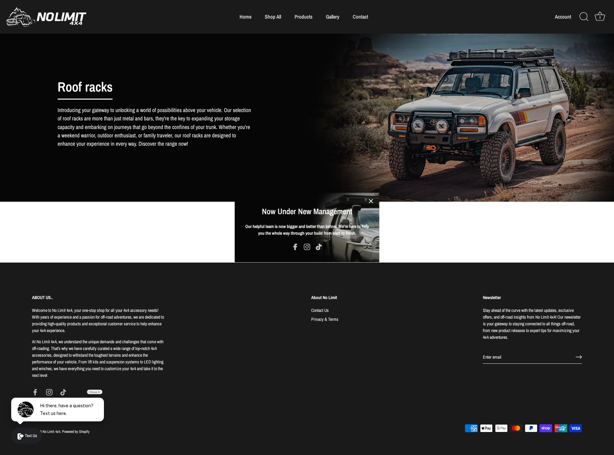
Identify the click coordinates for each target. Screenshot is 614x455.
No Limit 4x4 (51, 431)
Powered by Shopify (76, 431)
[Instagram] (307, 246)
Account (563, 16)
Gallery (332, 16)
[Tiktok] (319, 246)
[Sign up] (579, 357)
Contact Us (320, 310)
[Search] (584, 17)
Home (245, 16)
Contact (360, 16)
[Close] (371, 201)
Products (303, 16)
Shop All (273, 16)
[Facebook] (295, 246)
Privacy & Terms (324, 319)
